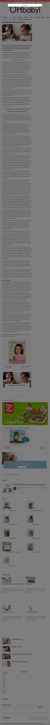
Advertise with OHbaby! (25, 5)
